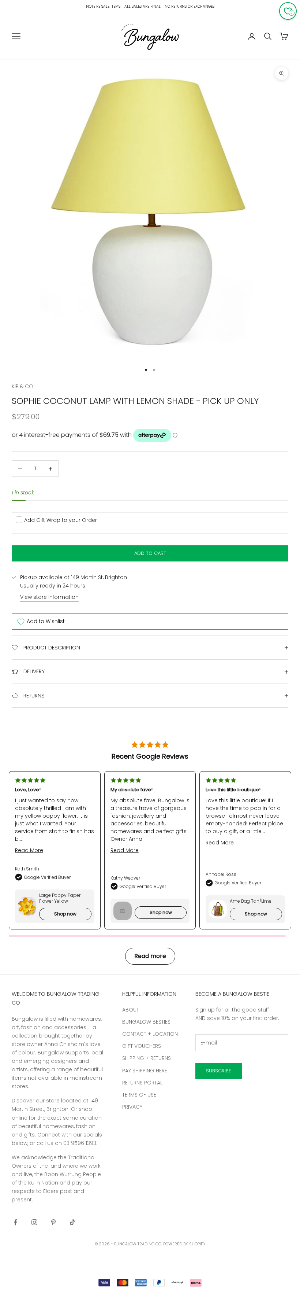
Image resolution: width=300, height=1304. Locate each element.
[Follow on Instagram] (34, 1222)
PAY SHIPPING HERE (144, 1070)
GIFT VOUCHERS (141, 1046)
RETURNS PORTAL (142, 1082)
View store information (49, 597)
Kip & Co (22, 386)
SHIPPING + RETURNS (146, 1058)
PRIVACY (132, 1106)
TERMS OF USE (139, 1094)
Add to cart (150, 553)
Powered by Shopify (184, 1244)
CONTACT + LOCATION (150, 1034)
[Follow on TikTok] (72, 1222)
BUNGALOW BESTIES (146, 1021)
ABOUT (130, 1009)
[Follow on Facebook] (15, 1222)
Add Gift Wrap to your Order (60, 520)
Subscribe (218, 1070)
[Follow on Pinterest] (53, 1222)
